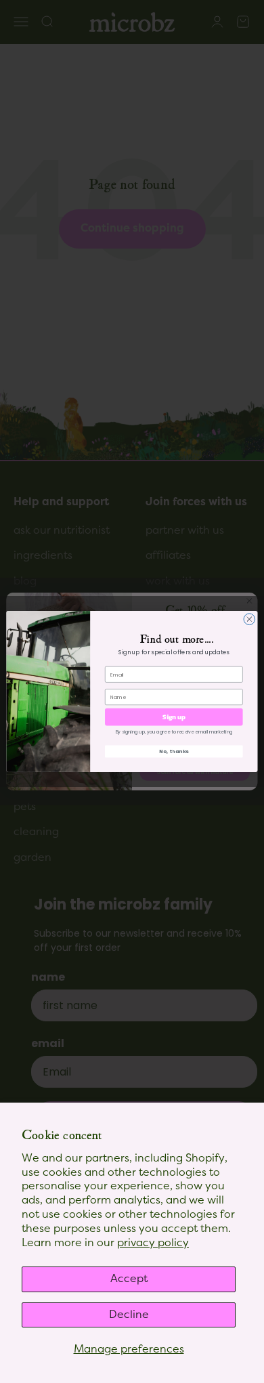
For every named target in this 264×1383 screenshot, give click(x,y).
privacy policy (153, 1243)
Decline (129, 1314)
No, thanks (174, 751)
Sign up (173, 716)
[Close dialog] (249, 619)
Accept (129, 1279)
